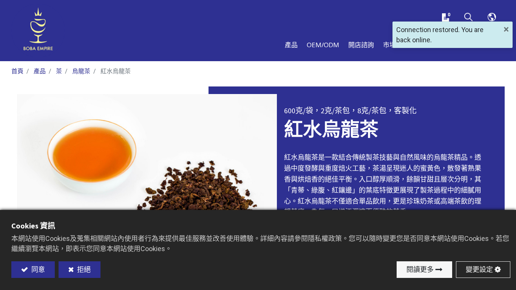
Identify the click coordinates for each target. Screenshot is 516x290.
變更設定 (479, 269)
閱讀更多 (420, 269)
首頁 (17, 71)
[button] (468, 17)
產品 (40, 71)
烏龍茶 (81, 71)
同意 (37, 269)
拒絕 (83, 269)
